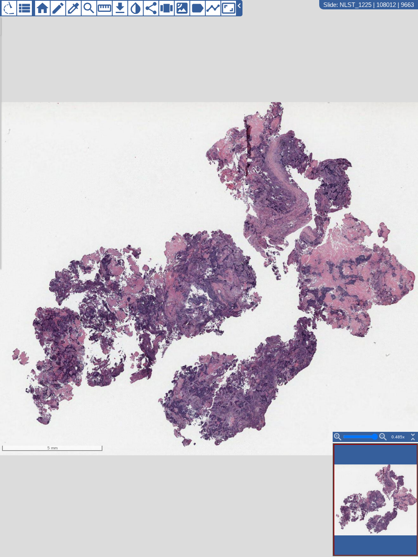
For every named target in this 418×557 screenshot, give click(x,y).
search (89, 8)
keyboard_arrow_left (239, 6)
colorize (73, 8)
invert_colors (135, 8)
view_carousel (166, 8)
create (58, 8)
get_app (120, 8)
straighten (104, 8)
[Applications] (9, 8)
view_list (24, 8)
